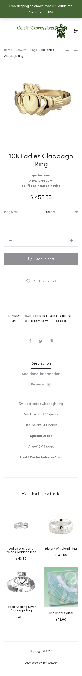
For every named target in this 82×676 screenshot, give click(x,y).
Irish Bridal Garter (61, 613)
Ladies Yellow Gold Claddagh (50, 321)
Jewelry (21, 50)
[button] (10, 240)
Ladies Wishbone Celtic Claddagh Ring (21, 550)
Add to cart (44, 259)
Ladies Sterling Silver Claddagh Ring (21, 608)
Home (8, 50)
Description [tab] (41, 363)
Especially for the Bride (58, 316)
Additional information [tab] (41, 373)
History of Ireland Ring (61, 548)
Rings (33, 50)
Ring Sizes (11, 211)
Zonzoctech (50, 662)
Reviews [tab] (40, 384)
